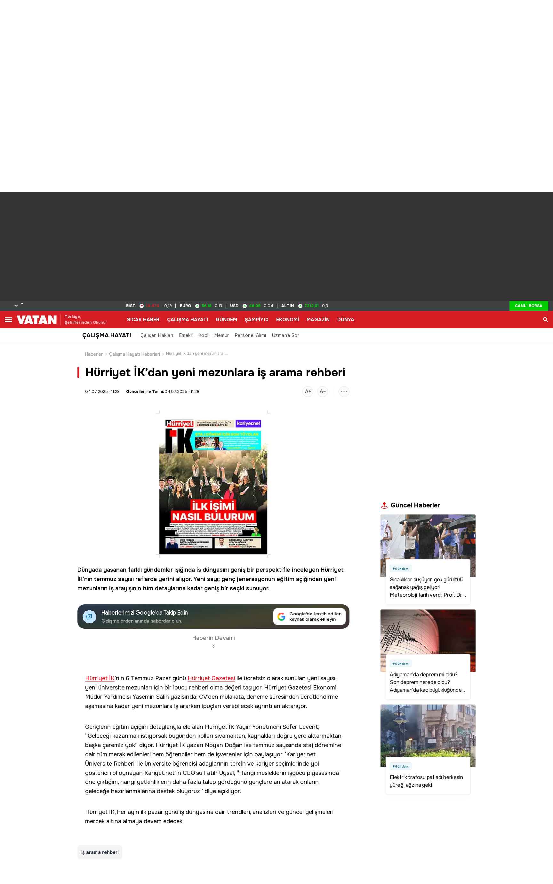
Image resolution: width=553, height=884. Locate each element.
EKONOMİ (287, 319)
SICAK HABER (143, 319)
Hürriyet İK (100, 678)
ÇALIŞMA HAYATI (187, 319)
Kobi (204, 335)
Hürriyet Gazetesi (211, 678)
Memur (221, 335)
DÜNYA (345, 319)
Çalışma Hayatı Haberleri (134, 354)
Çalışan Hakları (156, 335)
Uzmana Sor (285, 335)
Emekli (186, 335)
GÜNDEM (226, 319)
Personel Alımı (250, 335)
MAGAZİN (318, 319)
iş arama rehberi (99, 852)
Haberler (94, 354)
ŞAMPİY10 (256, 319)
